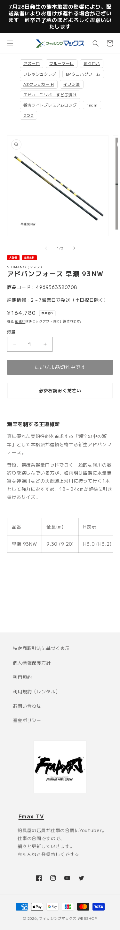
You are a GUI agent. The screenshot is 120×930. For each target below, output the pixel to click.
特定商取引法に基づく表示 (41, 648)
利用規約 (22, 677)
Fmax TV (31, 816)
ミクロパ (92, 63)
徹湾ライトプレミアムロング (50, 104)
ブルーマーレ (61, 63)
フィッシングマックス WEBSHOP (68, 918)
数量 (11, 331)
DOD (28, 115)
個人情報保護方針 (32, 663)
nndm (92, 104)
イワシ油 (71, 84)
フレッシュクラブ (39, 74)
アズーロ (31, 63)
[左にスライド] (46, 248)
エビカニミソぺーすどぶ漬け (50, 94)
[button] (10, 43)
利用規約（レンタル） (36, 691)
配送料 (20, 321)
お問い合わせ (27, 706)
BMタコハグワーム (83, 74)
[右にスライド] (74, 248)
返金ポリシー (27, 720)
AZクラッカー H (38, 84)
